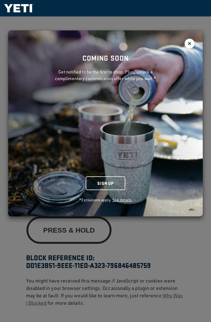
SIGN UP (105, 183)
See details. (122, 199)
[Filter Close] (190, 44)
